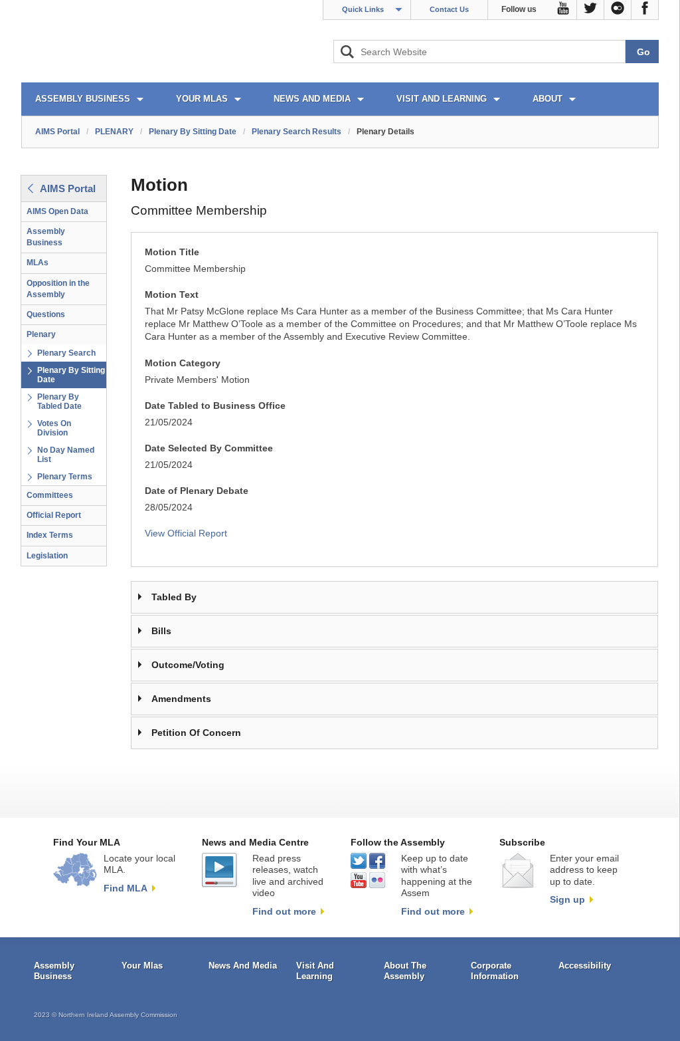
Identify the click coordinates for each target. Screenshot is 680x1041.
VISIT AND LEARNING (441, 99)
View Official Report (186, 533)
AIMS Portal (57, 131)
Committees (50, 495)
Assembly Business (46, 237)
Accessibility (584, 966)
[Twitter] (590, 10)
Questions (46, 314)
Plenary (41, 334)
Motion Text (172, 295)
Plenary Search (66, 353)
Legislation (47, 555)
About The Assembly (405, 971)
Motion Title (172, 252)
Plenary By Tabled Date (59, 401)
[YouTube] (563, 10)
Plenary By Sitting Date (192, 131)
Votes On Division (54, 428)
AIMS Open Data (57, 211)
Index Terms (50, 535)
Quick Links (363, 9)
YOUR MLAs (202, 99)
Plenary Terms (64, 476)
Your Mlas (142, 966)
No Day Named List (65, 454)
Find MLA (125, 888)
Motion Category (182, 363)
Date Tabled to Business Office (215, 406)
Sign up (567, 899)
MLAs (37, 262)
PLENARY (114, 131)
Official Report (54, 515)
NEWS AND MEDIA (312, 99)
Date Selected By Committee (209, 448)
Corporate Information (495, 971)
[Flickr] (618, 10)
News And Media (243, 966)
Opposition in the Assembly (58, 289)
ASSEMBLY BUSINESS (82, 99)
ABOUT (547, 99)
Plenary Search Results (296, 131)
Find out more (284, 911)
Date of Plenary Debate (196, 491)
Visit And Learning (315, 971)
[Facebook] (645, 10)
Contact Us (449, 9)
